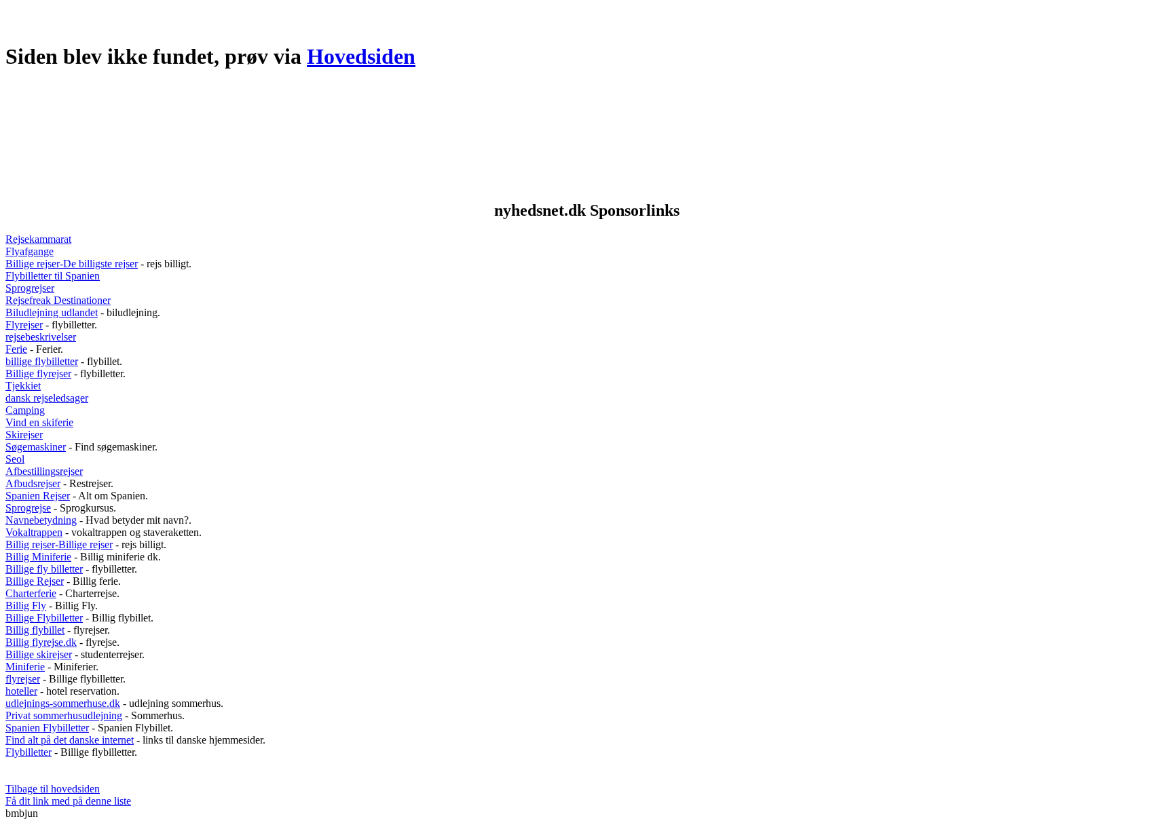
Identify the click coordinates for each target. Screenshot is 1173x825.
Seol (14, 459)
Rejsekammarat (38, 239)
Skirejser (24, 434)
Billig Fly (25, 605)
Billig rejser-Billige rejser (59, 544)
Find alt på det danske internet (69, 740)
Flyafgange (29, 251)
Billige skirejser (38, 654)
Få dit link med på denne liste (68, 801)
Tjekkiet (23, 385)
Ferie (16, 349)
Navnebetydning (41, 520)
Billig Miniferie (38, 556)
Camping (25, 410)
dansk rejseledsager (46, 398)
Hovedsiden (361, 56)
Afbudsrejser (32, 483)
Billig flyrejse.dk (41, 642)
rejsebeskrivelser (40, 337)
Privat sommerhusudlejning (63, 715)
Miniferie (25, 666)
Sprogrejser (29, 288)
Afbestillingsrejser (44, 471)
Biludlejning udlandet (51, 312)
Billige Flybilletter (44, 617)
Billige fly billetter (44, 569)
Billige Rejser (34, 581)
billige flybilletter (41, 361)
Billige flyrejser (38, 373)
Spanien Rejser (37, 495)
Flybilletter (28, 752)
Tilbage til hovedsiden (52, 788)
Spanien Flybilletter (47, 727)
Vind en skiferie (39, 422)
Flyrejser (24, 324)
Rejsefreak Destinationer (58, 300)
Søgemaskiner (35, 447)
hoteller (21, 691)
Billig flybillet (34, 630)
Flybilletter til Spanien (52, 276)
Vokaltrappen (33, 532)
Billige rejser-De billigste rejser (71, 263)
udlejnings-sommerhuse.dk (62, 703)
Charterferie (30, 593)
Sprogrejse (28, 508)
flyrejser (22, 679)
